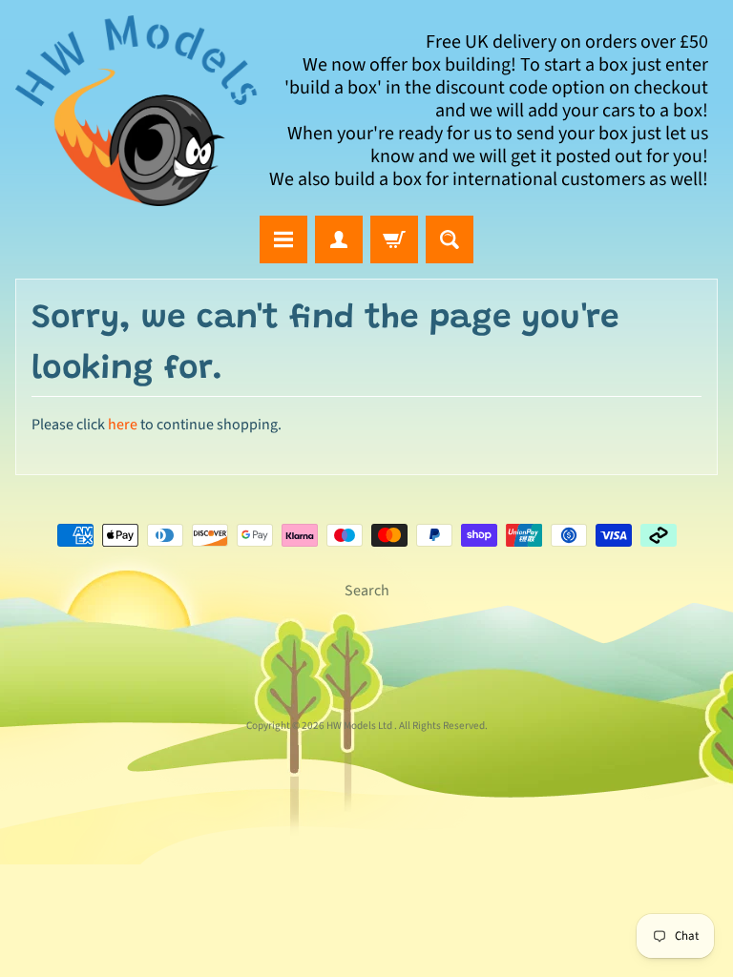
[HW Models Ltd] (137, 110)
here (122, 424)
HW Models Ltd (360, 725)
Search (367, 590)
